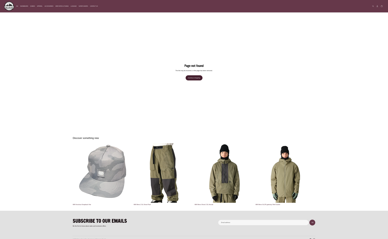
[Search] (373, 6)
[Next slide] (251, 173)
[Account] (377, 6)
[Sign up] (312, 222)
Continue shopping (194, 78)
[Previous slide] (198, 173)
